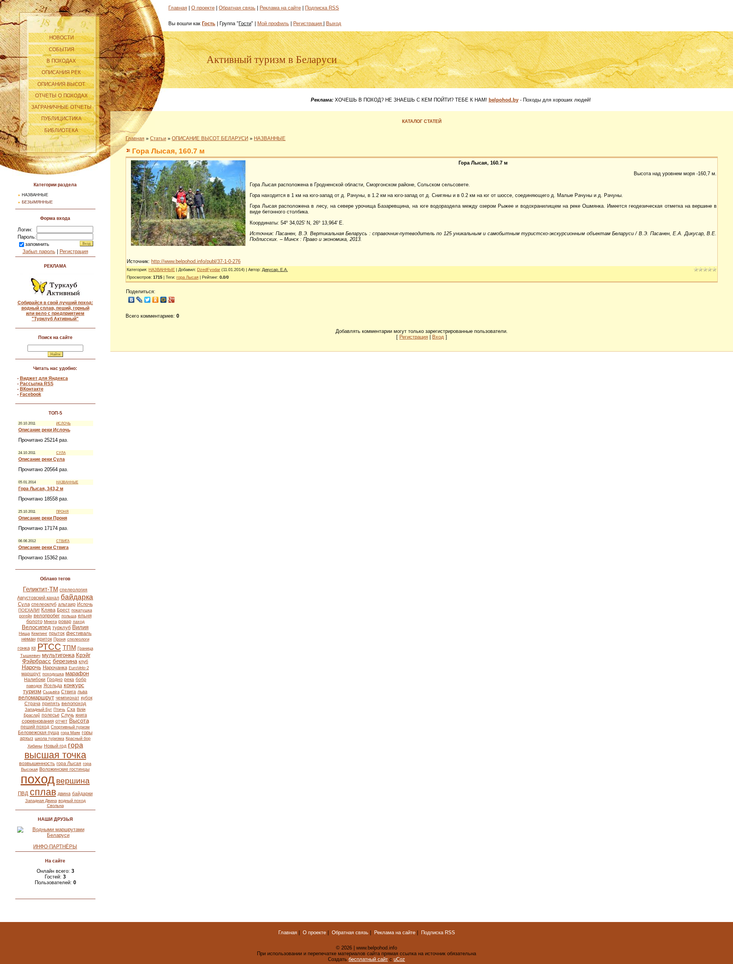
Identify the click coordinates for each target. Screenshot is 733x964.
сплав (43, 791)
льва (82, 691)
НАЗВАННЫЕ (35, 194)
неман (28, 639)
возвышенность (37, 763)
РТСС (49, 647)
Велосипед (36, 627)
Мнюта (50, 621)
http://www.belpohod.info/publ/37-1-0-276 (196, 261)
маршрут (31, 674)
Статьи (158, 138)
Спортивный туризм (70, 727)
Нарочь (31, 667)
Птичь (59, 709)
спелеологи (78, 639)
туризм (32, 691)
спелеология (73, 590)
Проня (59, 639)
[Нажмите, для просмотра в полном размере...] (188, 244)
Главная (177, 8)
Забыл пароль (39, 251)
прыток (57, 633)
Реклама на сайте (280, 8)
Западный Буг (38, 709)
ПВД (23, 793)
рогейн (25, 616)
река (69, 679)
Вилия (80, 627)
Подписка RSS (322, 8)
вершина (73, 780)
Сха (71, 709)
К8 (33, 648)
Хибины (34, 746)
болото (34, 621)
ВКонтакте (32, 389)
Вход (438, 337)
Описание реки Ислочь (44, 430)
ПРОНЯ (62, 511)
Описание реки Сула (41, 459)
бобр (81, 679)
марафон (77, 673)
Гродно (55, 679)
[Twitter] (148, 300)
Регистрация (74, 251)
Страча (32, 703)
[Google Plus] (172, 300)
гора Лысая (69, 763)
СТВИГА (62, 541)
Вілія (81, 709)
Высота (79, 721)
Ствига (68, 691)
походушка (53, 674)
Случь (67, 715)
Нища (24, 633)
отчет (61, 721)
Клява (48, 610)
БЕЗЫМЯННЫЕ (37, 202)
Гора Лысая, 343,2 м (40, 488)
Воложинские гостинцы (64, 769)
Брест (63, 610)
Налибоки (34, 679)
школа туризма (49, 738)
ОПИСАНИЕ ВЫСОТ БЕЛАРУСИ (210, 138)
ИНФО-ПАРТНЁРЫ (55, 846)
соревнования (38, 721)
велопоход (73, 703)
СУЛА (61, 453)
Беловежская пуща (38, 732)
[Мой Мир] (164, 300)
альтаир (67, 604)
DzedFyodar (208, 269)
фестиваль (79, 633)
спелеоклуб (44, 604)
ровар (64, 621)
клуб (83, 661)
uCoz (399, 959)
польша (68, 616)
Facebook (30, 394)
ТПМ (69, 647)
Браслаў (32, 715)
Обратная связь (237, 8)
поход (38, 779)
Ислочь (85, 604)
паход (78, 621)
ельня (85, 615)
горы (87, 732)
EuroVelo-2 (79, 667)
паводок (34, 685)
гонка (24, 648)
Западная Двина (41, 800)
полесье (51, 715)
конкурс (74, 685)
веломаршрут (36, 697)
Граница (85, 648)
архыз (26, 738)
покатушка (81, 610)
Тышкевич (30, 655)
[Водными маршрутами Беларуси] (55, 835)
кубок (86, 698)
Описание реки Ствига (43, 547)
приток (44, 639)
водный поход (72, 800)
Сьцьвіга (51, 691)
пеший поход (35, 727)
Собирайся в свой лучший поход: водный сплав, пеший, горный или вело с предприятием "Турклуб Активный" (55, 310)
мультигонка (58, 655)
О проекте (203, 8)
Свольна (55, 805)
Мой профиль (273, 23)
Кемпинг (39, 633)
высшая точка (55, 754)
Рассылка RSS (36, 383)
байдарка (77, 597)
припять (51, 703)
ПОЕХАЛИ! (29, 610)
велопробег (47, 615)
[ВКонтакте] (132, 300)
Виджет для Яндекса (44, 378)
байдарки (82, 793)
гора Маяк (70, 732)
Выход (333, 23)
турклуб (61, 627)
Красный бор (78, 738)
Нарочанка (55, 667)
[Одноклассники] (156, 300)
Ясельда (53, 685)
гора (75, 745)
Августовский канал (38, 598)
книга (81, 715)
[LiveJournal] (140, 300)
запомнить (37, 244)
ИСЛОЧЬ (63, 423)
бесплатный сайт (368, 959)
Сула (24, 604)
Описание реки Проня (42, 518)
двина (64, 793)
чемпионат (67, 698)
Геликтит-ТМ (40, 589)
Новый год (55, 746)
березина (65, 661)
